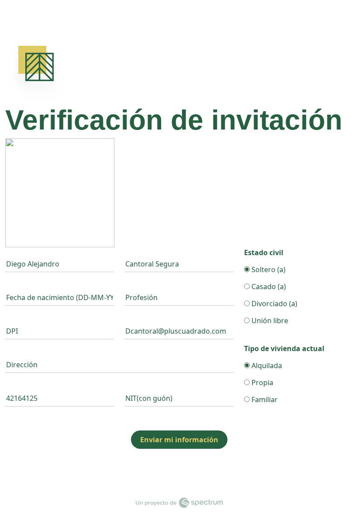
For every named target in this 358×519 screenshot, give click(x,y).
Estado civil (263, 252)
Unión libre (269, 320)
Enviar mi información (179, 439)
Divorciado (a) (273, 303)
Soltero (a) (268, 269)
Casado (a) (268, 286)
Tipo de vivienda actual (284, 348)
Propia (261, 382)
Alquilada (266, 365)
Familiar (264, 399)
